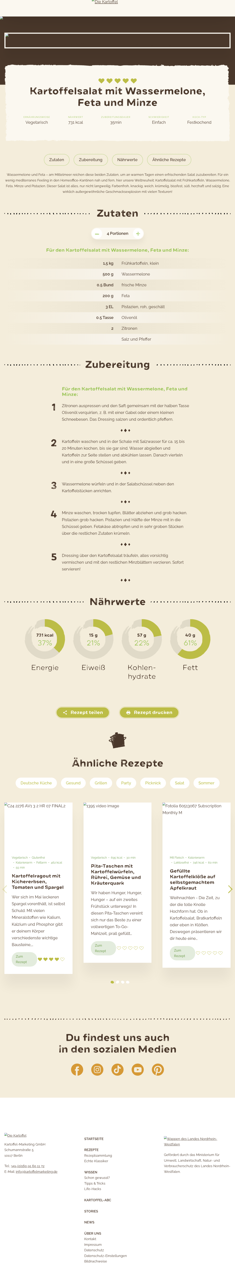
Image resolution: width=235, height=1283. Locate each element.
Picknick (153, 783)
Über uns (92, 1233)
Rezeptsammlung (98, 1155)
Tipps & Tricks (94, 1183)
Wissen (90, 1172)
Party (126, 783)
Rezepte (91, 1150)
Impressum (93, 1245)
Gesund (73, 783)
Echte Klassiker (96, 1161)
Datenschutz (94, 1250)
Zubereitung (90, 159)
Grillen (101, 783)
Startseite (94, 1139)
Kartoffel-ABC (97, 1200)
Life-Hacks (92, 1189)
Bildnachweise (95, 1261)
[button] (230, 889)
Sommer (206, 783)
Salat (179, 783)
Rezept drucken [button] (152, 712)
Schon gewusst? (97, 1178)
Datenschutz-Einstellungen (105, 1256)
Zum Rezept (26, 961)
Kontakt (90, 1239)
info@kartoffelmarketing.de (36, 1172)
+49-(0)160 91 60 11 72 (27, 1166)
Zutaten (56, 159)
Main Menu (5, 8)
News (89, 1222)
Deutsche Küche (36, 783)
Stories (91, 1211)
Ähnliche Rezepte (169, 159)
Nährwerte (127, 159)
